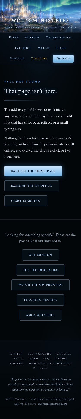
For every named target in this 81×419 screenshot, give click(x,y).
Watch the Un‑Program (40, 285)
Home (14, 37)
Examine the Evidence (31, 186)
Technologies (59, 37)
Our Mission (40, 255)
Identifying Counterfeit (50, 363)
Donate (63, 58)
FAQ (46, 358)
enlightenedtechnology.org (52, 404)
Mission (32, 37)
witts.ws (18, 404)
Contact (40, 368)
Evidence (23, 48)
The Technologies (40, 270)
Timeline (39, 58)
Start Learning (26, 201)
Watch (43, 48)
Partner (17, 58)
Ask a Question (40, 315)
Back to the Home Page (33, 171)
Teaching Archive (41, 300)
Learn (61, 48)
